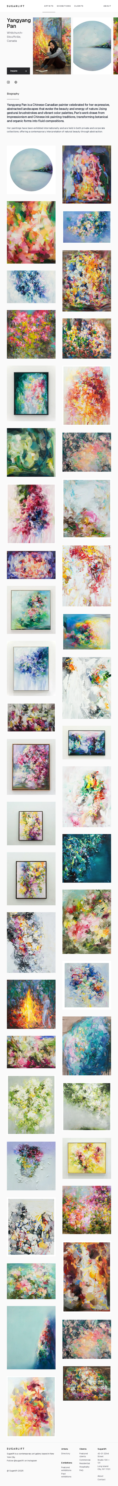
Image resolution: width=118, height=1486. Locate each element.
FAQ (81, 1470)
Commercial (85, 1460)
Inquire (13, 71)
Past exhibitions (66, 1475)
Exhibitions (64, 6)
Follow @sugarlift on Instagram (22, 1460)
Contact (101, 1479)
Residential (84, 1463)
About (100, 1476)
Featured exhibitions (66, 1468)
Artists (49, 6)
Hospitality (84, 1467)
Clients (78, 6)
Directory (65, 1453)
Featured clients (83, 1455)
